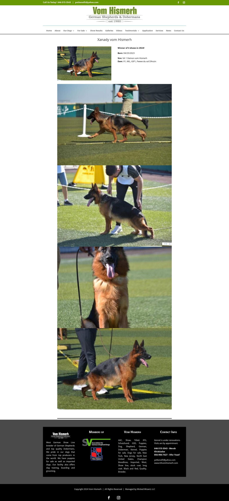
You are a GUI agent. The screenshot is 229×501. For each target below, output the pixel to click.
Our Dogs (67, 31)
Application (147, 31)
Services (159, 31)
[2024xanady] (114, 164)
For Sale (81, 31)
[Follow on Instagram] (119, 497)
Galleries (109, 31)
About (57, 31)
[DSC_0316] (114, 408)
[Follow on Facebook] (109, 497)
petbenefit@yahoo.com (86, 2)
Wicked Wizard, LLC (146, 489)
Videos (119, 31)
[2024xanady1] (114, 246)
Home (49, 31)
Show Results (96, 31)
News (168, 31)
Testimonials (131, 31)
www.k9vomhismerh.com (166, 463)
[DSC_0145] (114, 327)
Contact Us (179, 31)
